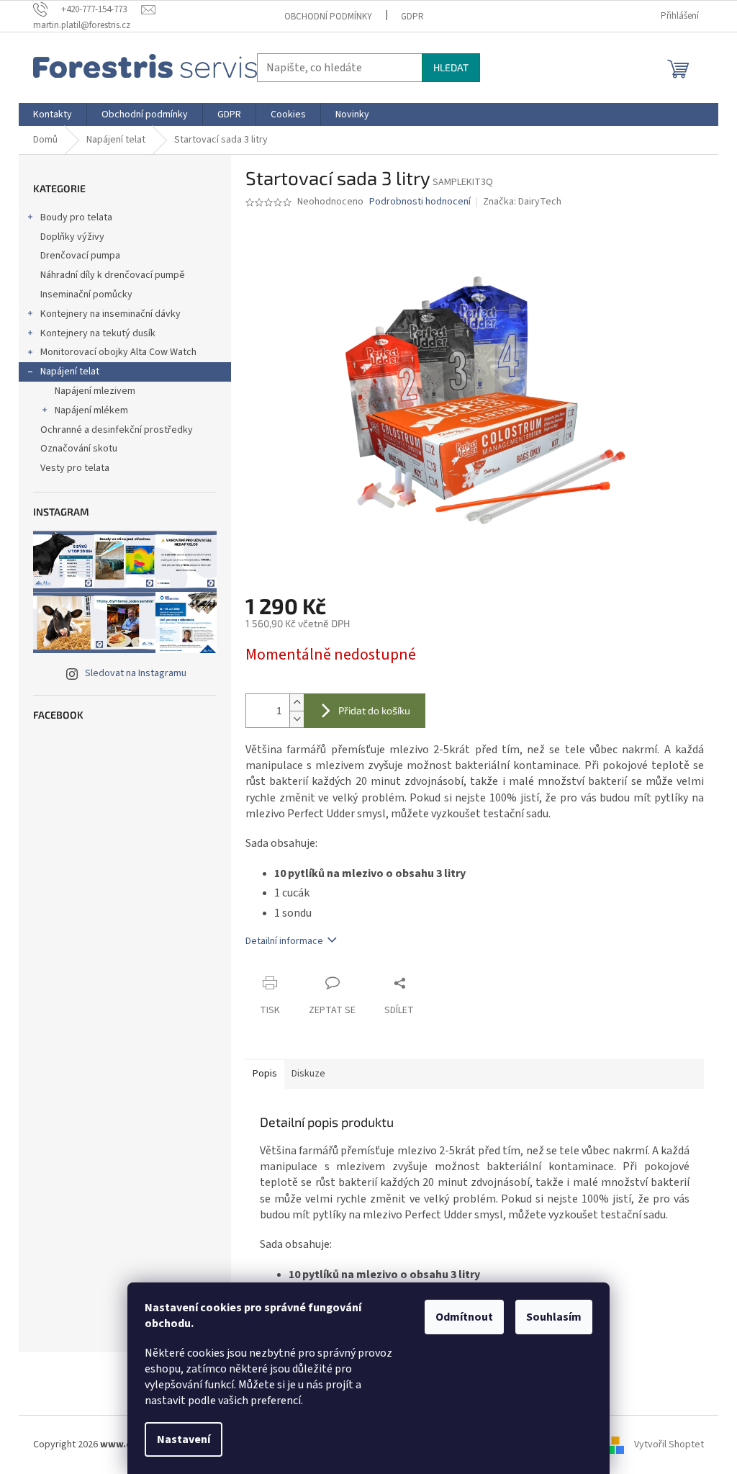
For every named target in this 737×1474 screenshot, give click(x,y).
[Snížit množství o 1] (296, 719)
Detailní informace (284, 941)
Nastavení (183, 1439)
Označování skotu (78, 448)
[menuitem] (52, 114)
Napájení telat (69, 371)
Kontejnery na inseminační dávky (110, 314)
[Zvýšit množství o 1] (296, 702)
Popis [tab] (265, 1073)
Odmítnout (464, 1317)
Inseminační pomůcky (86, 294)
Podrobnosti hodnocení (420, 202)
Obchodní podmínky (328, 16)
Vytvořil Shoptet (669, 1444)
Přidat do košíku (374, 710)
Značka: (522, 201)
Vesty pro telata (74, 468)
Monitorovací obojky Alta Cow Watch (118, 352)
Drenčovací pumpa (80, 255)
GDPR (412, 16)
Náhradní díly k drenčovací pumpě (112, 275)
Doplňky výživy (72, 237)
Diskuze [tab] (308, 1073)
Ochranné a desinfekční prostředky (116, 430)
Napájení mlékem (91, 410)
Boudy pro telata (76, 217)
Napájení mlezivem (95, 391)
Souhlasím (554, 1317)
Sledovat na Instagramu (135, 673)
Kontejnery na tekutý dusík (97, 333)
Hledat (451, 67)
